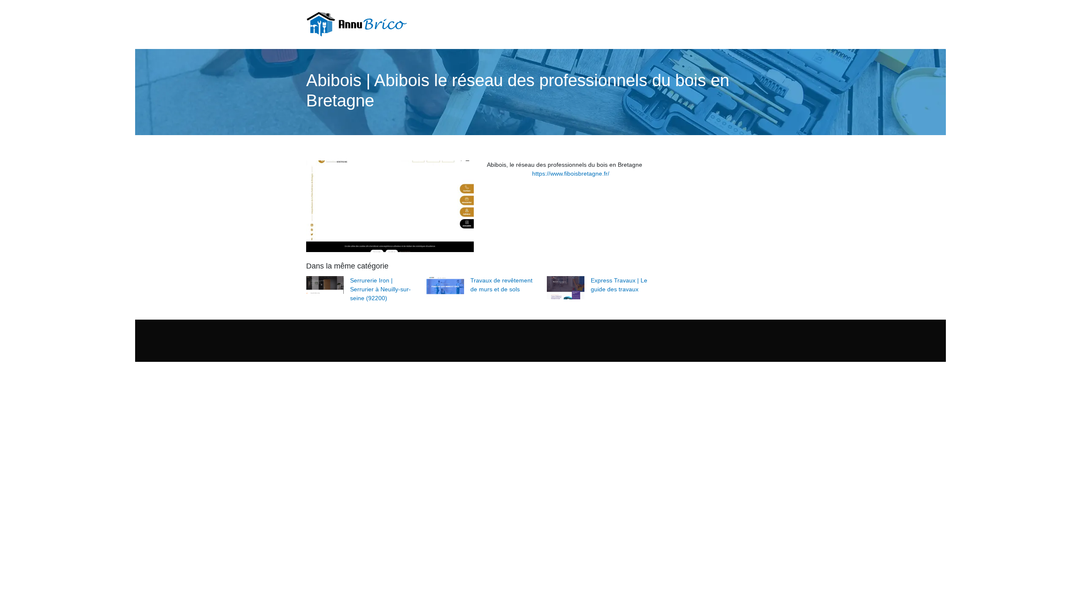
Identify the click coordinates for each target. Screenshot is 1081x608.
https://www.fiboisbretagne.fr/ (570, 173)
